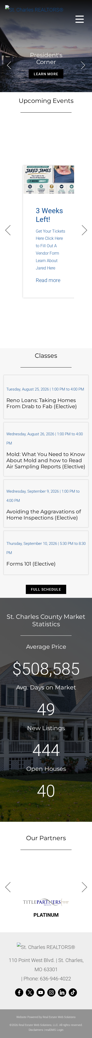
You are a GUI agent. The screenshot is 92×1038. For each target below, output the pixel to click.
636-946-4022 (55, 979)
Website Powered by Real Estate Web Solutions (46, 1017)
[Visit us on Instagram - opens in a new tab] (51, 993)
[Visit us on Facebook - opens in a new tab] (19, 993)
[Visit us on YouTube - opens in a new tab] (40, 993)
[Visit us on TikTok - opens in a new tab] (73, 993)
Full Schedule (46, 589)
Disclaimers (36, 1030)
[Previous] (9, 65)
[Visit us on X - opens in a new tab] (30, 993)
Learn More (46, 74)
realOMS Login (54, 1030)
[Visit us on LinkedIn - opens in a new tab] (62, 993)
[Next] (83, 65)
